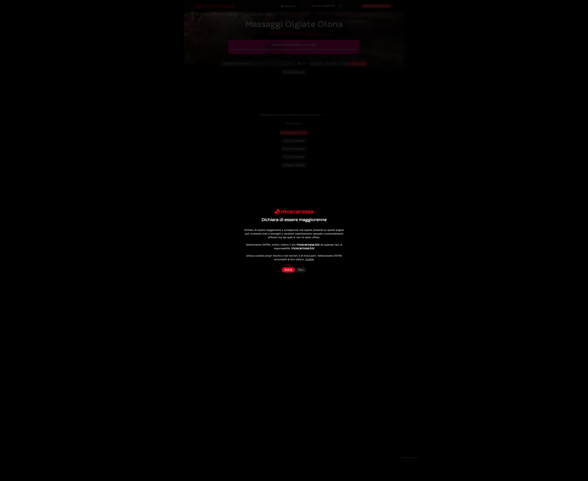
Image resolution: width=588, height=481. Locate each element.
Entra (288, 270)
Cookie (309, 259)
